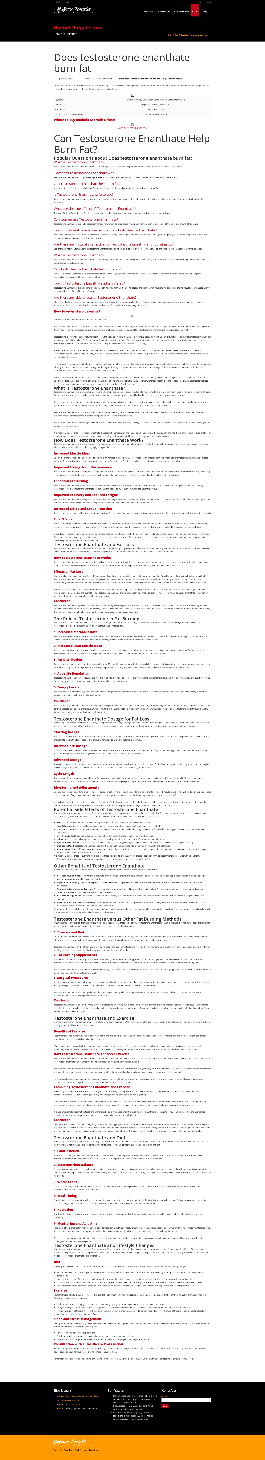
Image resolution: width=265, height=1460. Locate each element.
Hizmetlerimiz (181, 11)
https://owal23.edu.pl (156, 114)
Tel (199, 2)
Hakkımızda (164, 11)
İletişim (205, 11)
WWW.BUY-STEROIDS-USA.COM (132, 128)
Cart (58, 2)
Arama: (164, 1396)
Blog (195, 11)
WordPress (69, 1450)
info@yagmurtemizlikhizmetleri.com (82, 1408)
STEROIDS (85, 78)
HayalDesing (94, 1450)
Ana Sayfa (149, 11)
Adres (208, 2)
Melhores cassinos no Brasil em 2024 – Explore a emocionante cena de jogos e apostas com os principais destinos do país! (135, 1399)
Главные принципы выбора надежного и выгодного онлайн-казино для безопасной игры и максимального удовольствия (133, 1415)
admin (109, 78)
